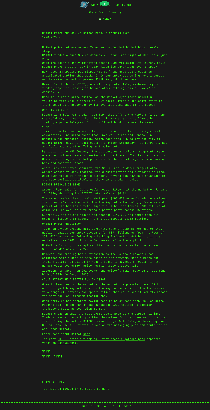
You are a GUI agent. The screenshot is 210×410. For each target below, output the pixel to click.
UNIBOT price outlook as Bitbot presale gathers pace (101, 339)
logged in (70, 389)
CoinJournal (67, 343)
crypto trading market (120, 179)
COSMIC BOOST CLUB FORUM (111, 5)
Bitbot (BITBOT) (98, 72)
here (86, 334)
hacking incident (110, 236)
